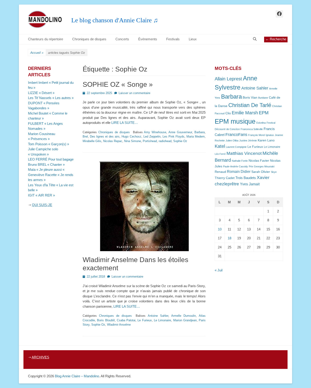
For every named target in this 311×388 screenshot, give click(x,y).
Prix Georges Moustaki (261, 166)
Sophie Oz (180, 141)
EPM (264, 112)
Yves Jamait (250, 184)
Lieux (193, 39)
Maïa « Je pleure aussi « (46, 169)
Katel (220, 146)
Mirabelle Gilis (92, 141)
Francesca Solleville (252, 129)
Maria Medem (195, 136)
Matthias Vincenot (244, 153)
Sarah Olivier (260, 172)
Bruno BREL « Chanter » (46, 164)
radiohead (165, 141)
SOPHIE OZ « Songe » (118, 84)
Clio (228, 113)
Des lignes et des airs (105, 136)
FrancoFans (236, 134)
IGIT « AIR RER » (41, 195)
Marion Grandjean (185, 320)
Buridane (263, 97)
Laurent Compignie (236, 147)
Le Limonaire (162, 320)
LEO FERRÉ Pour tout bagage (51, 159)
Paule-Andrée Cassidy (235, 166)
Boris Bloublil (106, 320)
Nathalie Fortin (240, 160)
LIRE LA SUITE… (124, 123)
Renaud (220, 172)
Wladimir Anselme (119, 324)
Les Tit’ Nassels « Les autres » (51, 98)
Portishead (150, 141)
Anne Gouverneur (180, 132)
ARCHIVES (40, 357)
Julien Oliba (232, 140)
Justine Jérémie (248, 140)
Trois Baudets (245, 178)
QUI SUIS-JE (42, 205)
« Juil (218, 270)
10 (220, 229)
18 (229, 238)
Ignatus (270, 135)
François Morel (256, 135)
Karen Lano (266, 140)
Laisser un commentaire (134, 93)
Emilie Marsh (245, 112)
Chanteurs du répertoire (45, 39)
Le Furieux (145, 320)
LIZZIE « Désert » (41, 93)
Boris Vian (250, 97)
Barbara (199, 132)
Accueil (36, 52)
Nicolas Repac (112, 141)
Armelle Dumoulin (183, 315)
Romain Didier (238, 172)
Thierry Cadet (225, 178)
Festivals (173, 39)
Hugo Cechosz (131, 136)
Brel (85, 136)
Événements (147, 39)
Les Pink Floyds (173, 136)
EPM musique (235, 121)
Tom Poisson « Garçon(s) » (48, 144)
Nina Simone (132, 141)
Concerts (122, 39)
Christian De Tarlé (249, 105)
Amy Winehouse (155, 132)
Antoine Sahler (158, 315)
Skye (274, 172)
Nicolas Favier (259, 160)
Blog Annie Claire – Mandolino (77, 376)
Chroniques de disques (89, 39)
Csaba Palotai (126, 320)
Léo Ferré (220, 154)
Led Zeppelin (152, 136)
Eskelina (261, 122)
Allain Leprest (228, 78)
